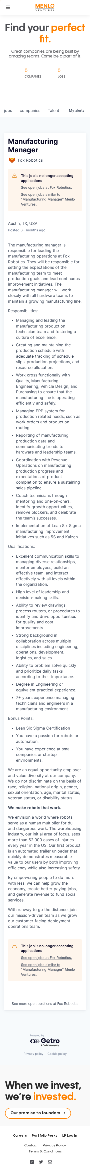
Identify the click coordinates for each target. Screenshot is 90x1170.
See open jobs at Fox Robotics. (46, 187)
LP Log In (69, 1135)
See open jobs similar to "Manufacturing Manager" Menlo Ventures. (48, 199)
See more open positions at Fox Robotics (45, 1003)
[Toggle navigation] (8, 8)
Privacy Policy (54, 1145)
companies (30, 110)
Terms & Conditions (45, 1151)
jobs (8, 110)
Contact (31, 1145)
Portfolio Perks (44, 1135)
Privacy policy (34, 1054)
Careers (20, 1135)
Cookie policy (57, 1054)
